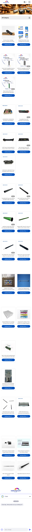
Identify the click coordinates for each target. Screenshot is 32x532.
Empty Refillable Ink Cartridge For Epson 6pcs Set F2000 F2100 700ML (8, 322)
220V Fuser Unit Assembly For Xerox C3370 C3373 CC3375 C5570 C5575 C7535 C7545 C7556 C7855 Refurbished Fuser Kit (8, 148)
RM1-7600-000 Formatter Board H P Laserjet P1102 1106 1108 (8, 356)
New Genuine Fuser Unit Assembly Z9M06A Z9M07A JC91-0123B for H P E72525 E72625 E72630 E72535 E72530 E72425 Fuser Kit (23, 148)
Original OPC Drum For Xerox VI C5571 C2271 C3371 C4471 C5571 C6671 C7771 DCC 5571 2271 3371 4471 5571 (23, 227)
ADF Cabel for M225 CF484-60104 (8, 474)
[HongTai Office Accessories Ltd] (6, 2)
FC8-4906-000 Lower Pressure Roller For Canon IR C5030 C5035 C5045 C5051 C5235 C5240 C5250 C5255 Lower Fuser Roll (8, 255)
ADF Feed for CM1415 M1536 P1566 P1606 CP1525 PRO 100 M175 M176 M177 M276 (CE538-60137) (8, 451)
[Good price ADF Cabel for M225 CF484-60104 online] (8, 465)
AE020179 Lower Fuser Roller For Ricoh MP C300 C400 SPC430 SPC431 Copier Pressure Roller (24, 255)
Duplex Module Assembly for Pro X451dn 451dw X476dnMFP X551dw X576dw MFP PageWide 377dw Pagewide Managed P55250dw (23, 451)
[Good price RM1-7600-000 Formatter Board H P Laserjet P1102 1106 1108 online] (8, 347)
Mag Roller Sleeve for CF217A (24, 473)
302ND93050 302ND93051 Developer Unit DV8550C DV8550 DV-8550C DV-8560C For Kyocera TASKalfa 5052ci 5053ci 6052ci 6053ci (8, 120)
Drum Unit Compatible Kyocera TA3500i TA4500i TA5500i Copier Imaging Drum (8, 69)
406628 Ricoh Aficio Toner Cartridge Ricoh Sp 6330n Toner (23, 41)
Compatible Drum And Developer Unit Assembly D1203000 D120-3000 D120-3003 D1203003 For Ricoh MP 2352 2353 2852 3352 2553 (24, 120)
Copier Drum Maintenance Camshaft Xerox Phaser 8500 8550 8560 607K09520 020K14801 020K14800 (24, 289)
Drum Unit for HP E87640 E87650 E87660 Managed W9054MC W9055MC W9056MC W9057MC (8, 92)
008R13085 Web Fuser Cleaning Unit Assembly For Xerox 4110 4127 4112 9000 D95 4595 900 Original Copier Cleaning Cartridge (24, 412)
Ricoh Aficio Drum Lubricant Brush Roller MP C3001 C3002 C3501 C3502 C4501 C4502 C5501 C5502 (8, 412)
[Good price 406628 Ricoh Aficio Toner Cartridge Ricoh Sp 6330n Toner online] (23, 32)
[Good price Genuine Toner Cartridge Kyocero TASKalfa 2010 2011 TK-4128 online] (8, 32)
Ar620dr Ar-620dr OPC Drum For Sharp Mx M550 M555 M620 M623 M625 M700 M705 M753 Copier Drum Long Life (8, 227)
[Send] (30, 529)
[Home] (16, 492)
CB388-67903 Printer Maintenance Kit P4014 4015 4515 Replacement (8, 289)
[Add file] (2, 529)
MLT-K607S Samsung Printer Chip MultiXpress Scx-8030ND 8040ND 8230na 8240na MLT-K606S (8, 384)
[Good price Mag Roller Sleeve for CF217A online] (23, 465)
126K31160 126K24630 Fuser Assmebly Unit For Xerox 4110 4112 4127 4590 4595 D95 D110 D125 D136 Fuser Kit (8, 171)
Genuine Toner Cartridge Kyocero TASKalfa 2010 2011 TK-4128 (8, 41)
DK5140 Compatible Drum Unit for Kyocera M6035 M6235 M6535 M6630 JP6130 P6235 (23, 69)
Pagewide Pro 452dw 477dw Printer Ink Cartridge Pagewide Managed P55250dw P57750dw (23, 322)
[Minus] (30, 496)
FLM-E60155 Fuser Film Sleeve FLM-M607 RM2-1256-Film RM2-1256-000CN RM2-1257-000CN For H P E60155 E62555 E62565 (8, 199)
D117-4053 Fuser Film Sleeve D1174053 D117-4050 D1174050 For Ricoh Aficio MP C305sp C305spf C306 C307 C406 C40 (24, 199)
